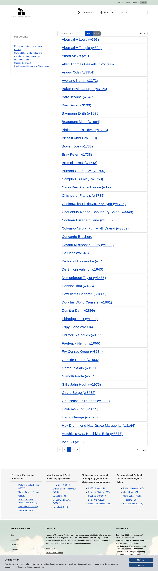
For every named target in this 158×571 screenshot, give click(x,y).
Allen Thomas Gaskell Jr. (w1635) (88, 64)
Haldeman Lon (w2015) (80, 409)
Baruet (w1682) (59, 496)
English (143, 2)
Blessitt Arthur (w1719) (79, 138)
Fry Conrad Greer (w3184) (82, 351)
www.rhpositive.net (138, 546)
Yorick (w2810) (129, 500)
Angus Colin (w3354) (78, 72)
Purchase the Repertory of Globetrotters (31, 66)
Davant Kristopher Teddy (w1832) (88, 245)
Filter (89, 33)
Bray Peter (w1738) (77, 154)
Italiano (120, 2)
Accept (141, 565)
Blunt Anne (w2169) (26, 510)
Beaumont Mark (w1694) (81, 122)
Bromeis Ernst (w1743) (79, 163)
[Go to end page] (86, 449)
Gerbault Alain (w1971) (79, 368)
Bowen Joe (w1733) (77, 146)
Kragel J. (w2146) (60, 507)
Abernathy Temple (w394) (82, 48)
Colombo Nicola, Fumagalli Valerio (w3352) (95, 228)
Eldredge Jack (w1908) (80, 319)
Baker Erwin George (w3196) (84, 89)
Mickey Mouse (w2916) (133, 488)
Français (128, 2)
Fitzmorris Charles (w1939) (82, 335)
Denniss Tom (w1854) (78, 286)
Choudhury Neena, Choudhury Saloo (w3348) (97, 212)
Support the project (22, 63)
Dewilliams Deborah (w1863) (84, 294)
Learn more (50, 548)
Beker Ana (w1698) (96, 500)
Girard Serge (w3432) (78, 393)
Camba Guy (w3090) (97, 496)
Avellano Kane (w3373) (80, 81)
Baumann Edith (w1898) (80, 113)
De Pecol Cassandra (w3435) (85, 261)
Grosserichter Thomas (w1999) (86, 401)
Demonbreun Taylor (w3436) (84, 278)
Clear (96, 33)
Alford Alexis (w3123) (78, 56)
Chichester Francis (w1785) (83, 195)
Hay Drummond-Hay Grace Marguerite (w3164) (98, 425)
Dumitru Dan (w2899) (78, 310)
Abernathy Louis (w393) (80, 39)
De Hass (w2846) (75, 253)
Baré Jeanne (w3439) (78, 97)
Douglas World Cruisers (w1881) (87, 302)
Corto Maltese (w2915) (133, 496)
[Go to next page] (81, 449)
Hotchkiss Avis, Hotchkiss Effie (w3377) (92, 434)
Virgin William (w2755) (28, 507)
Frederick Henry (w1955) (81, 343)
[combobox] (133, 12)
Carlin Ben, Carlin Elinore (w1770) (88, 187)
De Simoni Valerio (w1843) (82, 269)
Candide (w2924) (130, 492)
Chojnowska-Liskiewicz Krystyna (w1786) (94, 204)
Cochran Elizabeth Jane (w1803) (87, 220)
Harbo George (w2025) (80, 417)
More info (141, 560)
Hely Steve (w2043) (61, 485)
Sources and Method (54, 553)
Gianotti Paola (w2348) (80, 376)
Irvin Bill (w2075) (75, 442)
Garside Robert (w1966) (80, 360)
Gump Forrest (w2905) (133, 504)
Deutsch (135, 2)
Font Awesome (126, 549)
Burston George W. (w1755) (83, 171)
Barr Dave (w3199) (76, 105)
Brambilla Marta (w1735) (99, 492)
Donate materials (21, 60)
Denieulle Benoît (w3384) (99, 504)
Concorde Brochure (77, 237)
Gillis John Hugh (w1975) (81, 384)
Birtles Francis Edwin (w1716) (85, 130)
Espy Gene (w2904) (77, 327)
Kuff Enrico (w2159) (96, 488)
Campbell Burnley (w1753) (82, 179)
